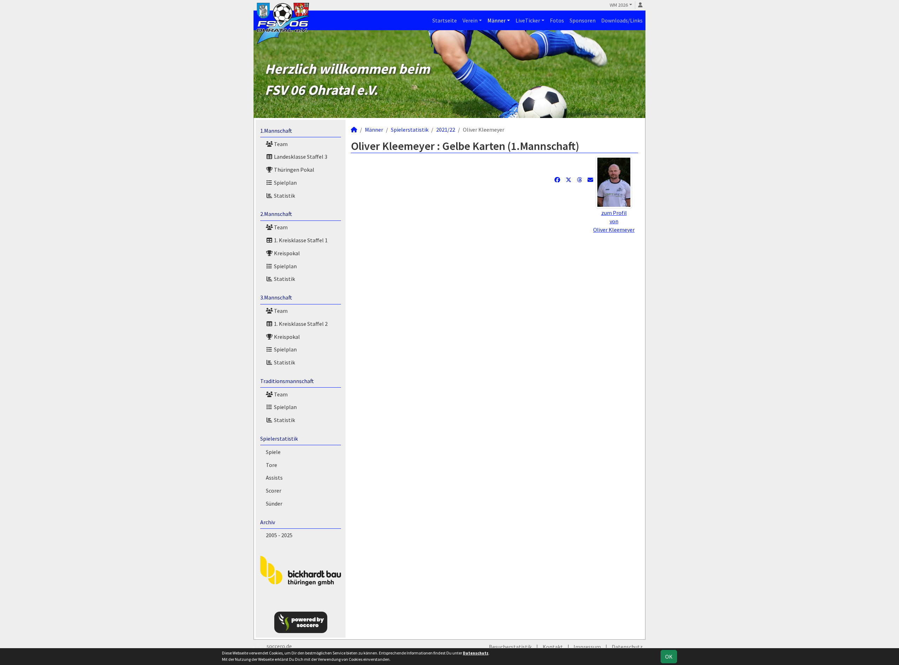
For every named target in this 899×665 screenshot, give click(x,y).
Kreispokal (286, 253)
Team (280, 143)
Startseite (444, 20)
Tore (271, 464)
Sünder (274, 503)
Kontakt (553, 646)
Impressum (587, 646)
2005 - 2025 (279, 535)
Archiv (267, 522)
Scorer (273, 490)
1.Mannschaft (276, 130)
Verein (470, 20)
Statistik (284, 195)
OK (668, 656)
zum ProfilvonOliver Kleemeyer (614, 221)
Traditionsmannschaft (287, 380)
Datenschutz (627, 646)
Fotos (557, 20)
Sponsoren (583, 20)
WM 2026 (619, 5)
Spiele (273, 451)
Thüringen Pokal (293, 169)
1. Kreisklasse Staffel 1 (300, 240)
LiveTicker (528, 20)
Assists (274, 477)
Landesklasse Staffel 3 (300, 156)
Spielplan (285, 182)
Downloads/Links (622, 20)
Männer (496, 20)
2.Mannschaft (276, 213)
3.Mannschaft (276, 297)
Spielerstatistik (279, 438)
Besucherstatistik (510, 646)
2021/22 (445, 129)
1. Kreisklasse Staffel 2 (300, 323)
